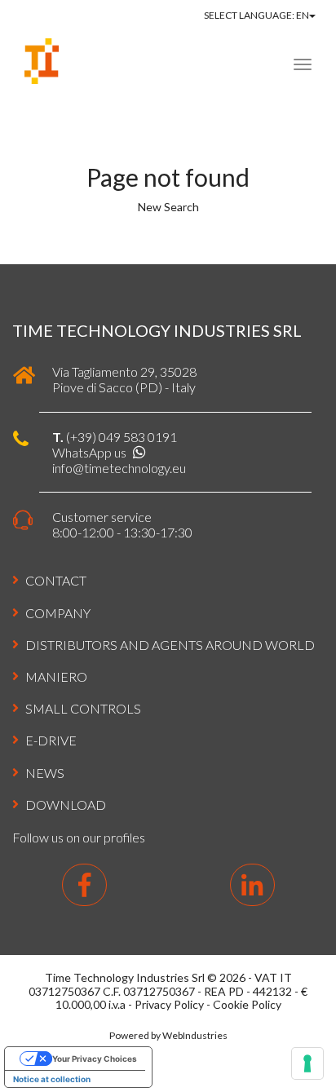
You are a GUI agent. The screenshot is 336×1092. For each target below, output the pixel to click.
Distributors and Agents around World (170, 644)
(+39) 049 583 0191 (121, 436)
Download (65, 804)
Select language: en (256, 15)
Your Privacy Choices (94, 1058)
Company (58, 613)
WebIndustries (195, 1035)
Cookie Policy (247, 1004)
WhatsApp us (90, 452)
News (44, 772)
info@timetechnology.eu (119, 467)
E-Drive (51, 740)
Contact (55, 580)
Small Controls (83, 708)
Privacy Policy (169, 1004)
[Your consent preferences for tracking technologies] (307, 1063)
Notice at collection (52, 1079)
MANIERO (56, 676)
